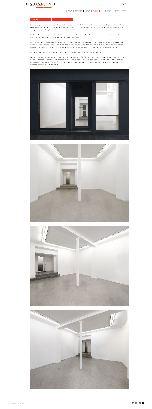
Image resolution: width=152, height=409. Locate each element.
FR (125, 4)
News (87, 11)
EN (122, 4)
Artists (78, 11)
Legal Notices (12, 403)
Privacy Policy (21, 403)
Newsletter (120, 11)
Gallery (97, 11)
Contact (107, 11)
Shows (69, 11)
